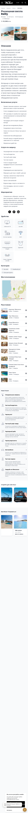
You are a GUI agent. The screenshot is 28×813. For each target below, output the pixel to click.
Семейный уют (16, 269)
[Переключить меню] (2, 2)
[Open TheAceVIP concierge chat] (25, 810)
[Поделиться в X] (9, 211)
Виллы (14, 8)
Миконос (9, 8)
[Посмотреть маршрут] (26, 310)
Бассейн (6, 269)
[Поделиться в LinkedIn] (18, 211)
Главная (3, 8)
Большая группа (8, 272)
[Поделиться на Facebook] (14, 211)
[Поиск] (25, 2)
